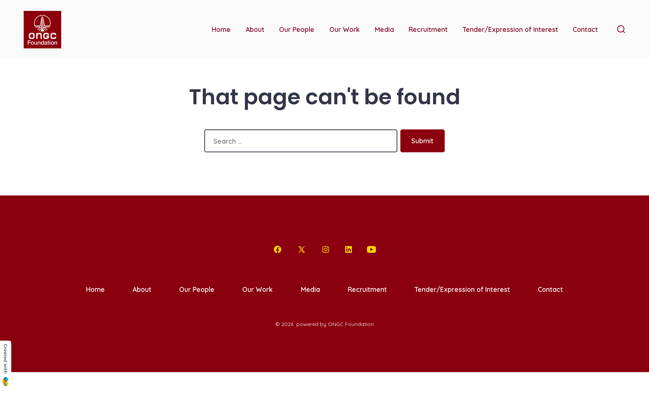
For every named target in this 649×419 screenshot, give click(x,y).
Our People (296, 29)
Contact (585, 29)
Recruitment (428, 29)
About (255, 29)
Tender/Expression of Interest (510, 29)
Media (384, 29)
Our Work (344, 29)
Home (221, 29)
